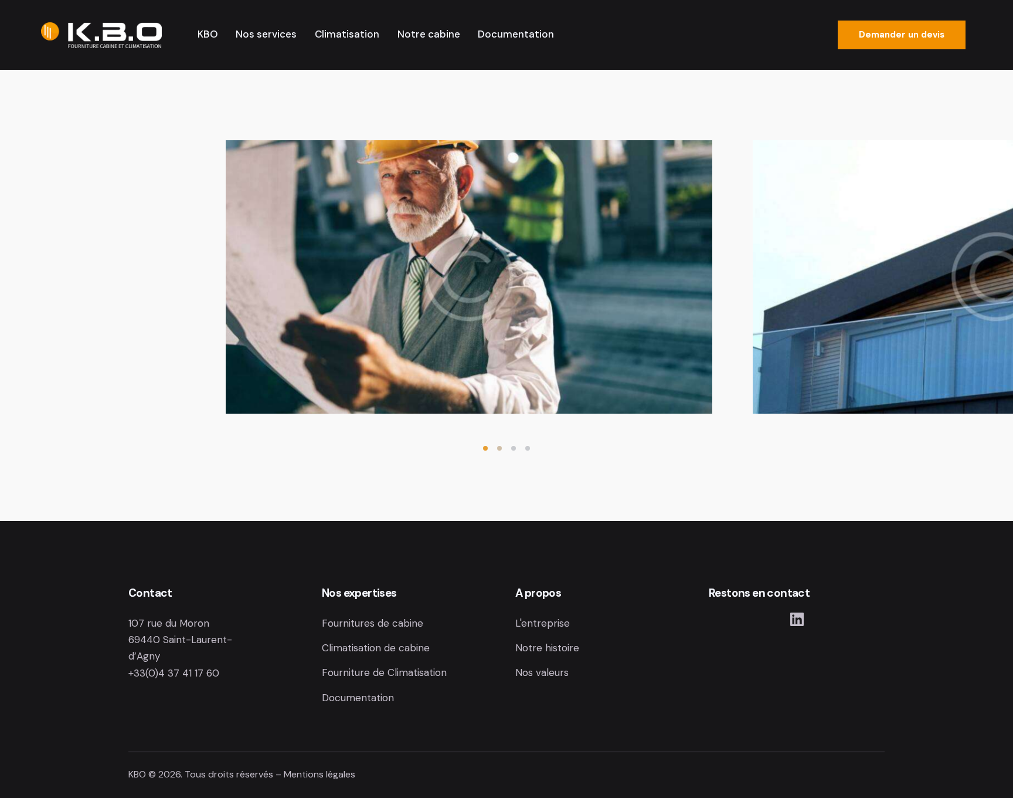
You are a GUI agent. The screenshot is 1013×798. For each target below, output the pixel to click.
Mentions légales (319, 774)
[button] (485, 448)
